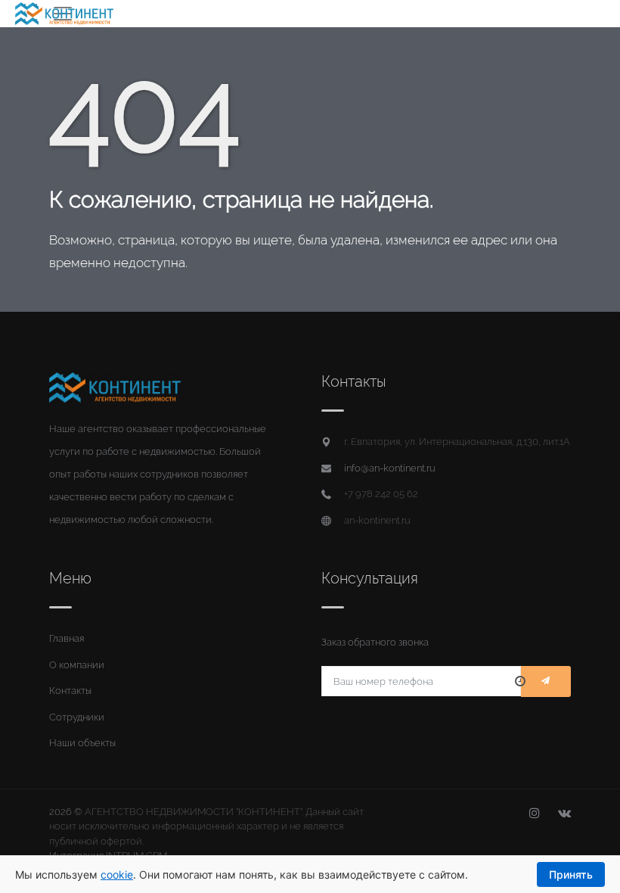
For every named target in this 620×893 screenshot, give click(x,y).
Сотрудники (76, 717)
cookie (117, 874)
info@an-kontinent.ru (390, 468)
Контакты (70, 690)
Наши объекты (82, 742)
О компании (76, 665)
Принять (571, 874)
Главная (66, 638)
